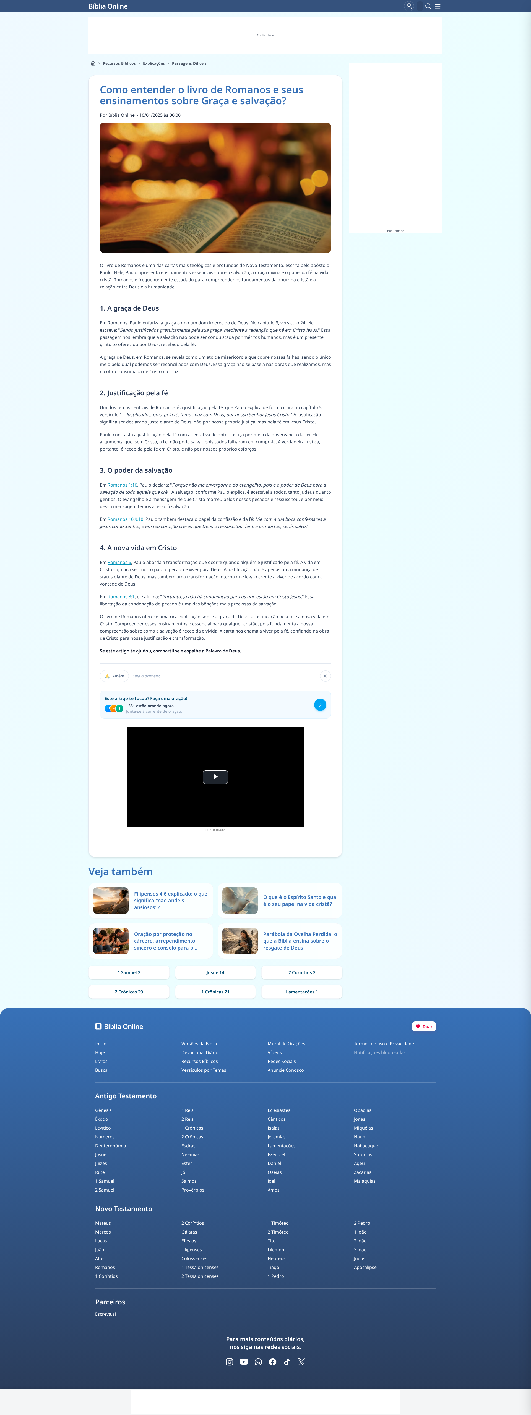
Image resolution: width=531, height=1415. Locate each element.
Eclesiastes (279, 1110)
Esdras (188, 1146)
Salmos (189, 1181)
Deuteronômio (110, 1146)
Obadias (362, 1110)
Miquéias (363, 1128)
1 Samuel (104, 1181)
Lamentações (282, 1146)
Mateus (103, 1223)
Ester (186, 1163)
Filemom (277, 1250)
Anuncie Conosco (286, 1070)
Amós (274, 1190)
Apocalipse (365, 1267)
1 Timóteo (278, 1223)
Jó (183, 1172)
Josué (100, 1154)
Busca (101, 1070)
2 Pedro (362, 1223)
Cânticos (277, 1119)
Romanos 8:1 (121, 597)
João (99, 1250)
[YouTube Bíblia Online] (244, 1361)
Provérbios (192, 1190)
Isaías (274, 1128)
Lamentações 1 (302, 992)
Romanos (105, 1267)
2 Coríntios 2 (302, 972)
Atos (100, 1258)
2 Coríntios (192, 1223)
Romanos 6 (119, 562)
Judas (359, 1258)
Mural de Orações (286, 1044)
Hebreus (277, 1258)
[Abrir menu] (437, 6)
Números (105, 1137)
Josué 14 (215, 972)
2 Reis (187, 1119)
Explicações (154, 63)
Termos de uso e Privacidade (384, 1044)
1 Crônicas (192, 1128)
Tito (272, 1241)
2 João (360, 1241)
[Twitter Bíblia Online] (301, 1361)
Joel (271, 1181)
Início (100, 1044)
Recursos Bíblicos (119, 63)
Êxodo (101, 1119)
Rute (100, 1172)
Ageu (359, 1163)
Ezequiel (276, 1154)
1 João (360, 1232)
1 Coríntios (106, 1276)
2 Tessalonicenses (200, 1276)
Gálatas (189, 1232)
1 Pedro (276, 1276)
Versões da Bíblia (199, 1044)
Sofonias (363, 1154)
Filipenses (191, 1250)
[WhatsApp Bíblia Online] (258, 1361)
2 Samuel (104, 1190)
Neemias (190, 1154)
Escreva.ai (105, 1314)
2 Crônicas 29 (129, 992)
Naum (360, 1137)
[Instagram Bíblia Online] (229, 1361)
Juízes (101, 1163)
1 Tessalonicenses (200, 1267)
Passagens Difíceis (189, 63)
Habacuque (366, 1146)
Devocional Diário (199, 1052)
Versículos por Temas (203, 1070)
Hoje (100, 1052)
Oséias (275, 1172)
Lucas (101, 1241)
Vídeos (275, 1052)
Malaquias (365, 1181)
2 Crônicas (192, 1137)
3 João (360, 1250)
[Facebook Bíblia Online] (272, 1361)
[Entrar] (409, 6)
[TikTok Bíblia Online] (287, 1361)
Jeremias (277, 1137)
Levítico (103, 1128)
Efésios (188, 1241)
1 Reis (187, 1110)
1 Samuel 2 (129, 972)
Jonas (359, 1119)
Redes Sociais (282, 1061)
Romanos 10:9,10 (125, 519)
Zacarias (362, 1172)
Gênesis (103, 1110)
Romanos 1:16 (122, 485)
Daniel (274, 1163)
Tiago (273, 1267)
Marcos (103, 1232)
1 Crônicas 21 (215, 992)
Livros (101, 1061)
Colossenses (194, 1258)
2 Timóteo (278, 1232)
